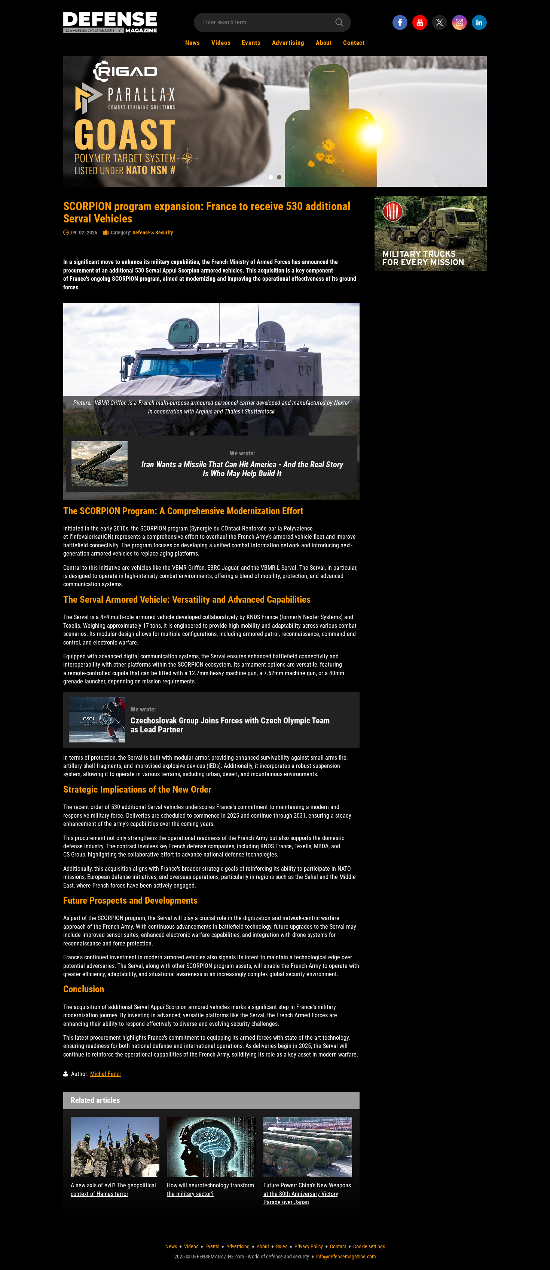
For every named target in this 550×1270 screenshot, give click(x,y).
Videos (220, 42)
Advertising (288, 42)
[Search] (339, 22)
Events (251, 42)
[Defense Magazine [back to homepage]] (110, 22)
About (324, 42)
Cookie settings (369, 1246)
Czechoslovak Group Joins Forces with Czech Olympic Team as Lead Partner (230, 725)
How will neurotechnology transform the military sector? (210, 1189)
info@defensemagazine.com (346, 1257)
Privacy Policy (308, 1246)
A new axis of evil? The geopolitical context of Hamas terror (113, 1189)
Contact (354, 42)
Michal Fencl (105, 1073)
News (192, 42)
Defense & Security (152, 233)
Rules (281, 1246)
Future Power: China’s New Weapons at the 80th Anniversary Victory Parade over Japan (307, 1194)
